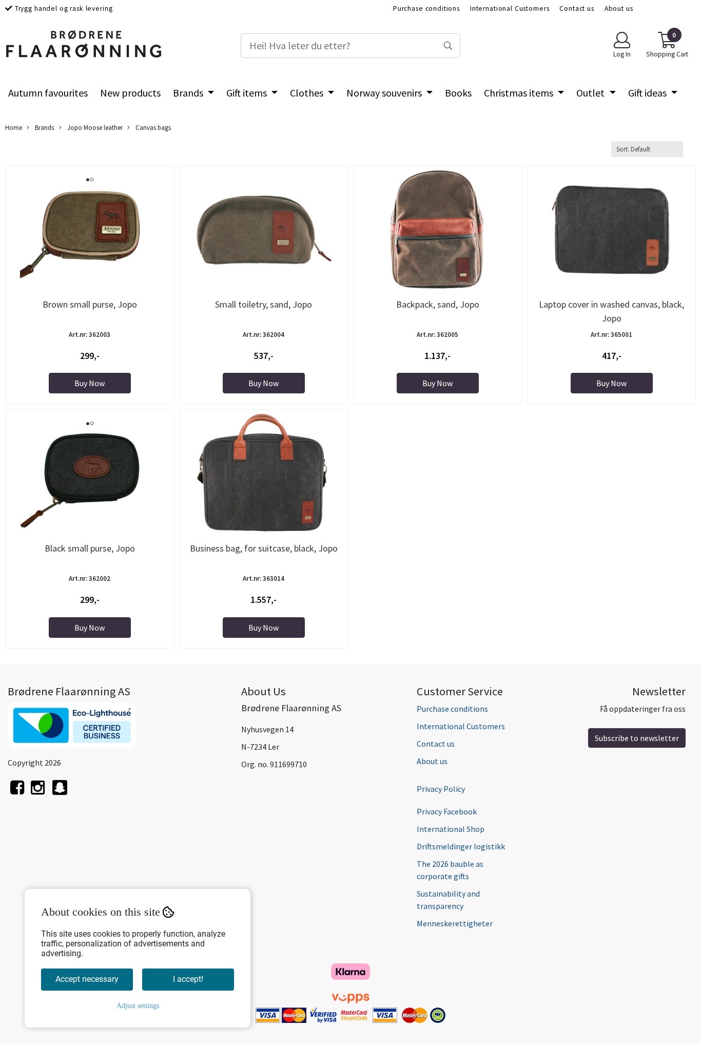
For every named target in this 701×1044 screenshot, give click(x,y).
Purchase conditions (426, 8)
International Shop (450, 829)
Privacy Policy (441, 789)
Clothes (307, 92)
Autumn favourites (48, 92)
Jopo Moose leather (94, 127)
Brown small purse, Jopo (90, 304)
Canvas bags (152, 127)
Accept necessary (87, 979)
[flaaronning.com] (60, 793)
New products (130, 92)
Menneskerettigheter (455, 923)
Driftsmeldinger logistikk (461, 846)
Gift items (247, 92)
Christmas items (519, 92)
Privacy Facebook (447, 811)
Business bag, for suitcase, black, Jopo (264, 548)
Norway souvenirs (385, 92)
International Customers (510, 8)
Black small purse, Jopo (90, 548)
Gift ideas (648, 92)
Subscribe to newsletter (637, 738)
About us (619, 8)
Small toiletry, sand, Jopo (263, 304)
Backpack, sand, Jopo (437, 304)
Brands (189, 92)
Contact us (576, 8)
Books (458, 92)
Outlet (591, 92)
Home (13, 127)
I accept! (188, 979)
